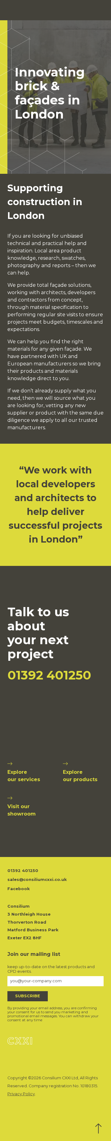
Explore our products (80, 775)
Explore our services (23, 775)
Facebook (18, 888)
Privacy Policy (21, 1094)
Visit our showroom (21, 810)
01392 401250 (49, 675)
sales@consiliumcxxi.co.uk (37, 879)
